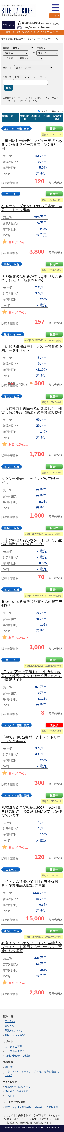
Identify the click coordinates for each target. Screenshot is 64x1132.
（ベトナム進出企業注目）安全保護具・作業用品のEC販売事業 (29, 883)
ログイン (54, 15)
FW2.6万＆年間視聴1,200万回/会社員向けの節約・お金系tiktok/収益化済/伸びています (31, 811)
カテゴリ (7, 68)
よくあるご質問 (13, 1046)
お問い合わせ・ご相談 (17, 1055)
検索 (8, 87)
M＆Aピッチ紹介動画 (16, 1091)
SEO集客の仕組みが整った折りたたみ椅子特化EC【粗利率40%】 (31, 278)
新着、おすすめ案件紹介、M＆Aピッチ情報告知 (31, 1107)
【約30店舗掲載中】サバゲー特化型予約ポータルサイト (31, 348)
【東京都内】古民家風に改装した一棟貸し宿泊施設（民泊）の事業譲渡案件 (31, 410)
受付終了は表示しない (52, 111)
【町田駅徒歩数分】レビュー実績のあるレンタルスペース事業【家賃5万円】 (31, 144)
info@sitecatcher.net (36, 27)
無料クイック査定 (15, 1035)
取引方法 (7, 77)
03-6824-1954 (31, 23)
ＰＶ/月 (46, 116)
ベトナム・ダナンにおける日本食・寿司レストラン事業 (31, 208)
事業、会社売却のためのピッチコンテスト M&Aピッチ (32, 32)
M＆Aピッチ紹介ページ (18, 1086)
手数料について (13, 1030)
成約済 (54, 725)
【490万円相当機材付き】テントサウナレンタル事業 (31, 739)
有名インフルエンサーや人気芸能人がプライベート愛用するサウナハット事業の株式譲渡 (31, 947)
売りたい (10, 1021)
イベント (10, 1095)
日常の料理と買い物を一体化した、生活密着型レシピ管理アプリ (31, 542)
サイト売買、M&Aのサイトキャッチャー (20, 39)
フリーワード (39, 77)
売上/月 (14, 116)
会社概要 (10, 1067)
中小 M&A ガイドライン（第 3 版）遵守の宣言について (32, 1073)
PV (33, 53)
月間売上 (10, 58)
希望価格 (41, 48)
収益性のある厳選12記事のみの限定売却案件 (31, 603)
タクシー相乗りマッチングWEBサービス (30, 481)
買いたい (10, 1026)
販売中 (54, 128)
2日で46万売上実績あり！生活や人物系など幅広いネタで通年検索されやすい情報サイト (31, 676)
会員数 (6, 48)
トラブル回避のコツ (16, 1051)
